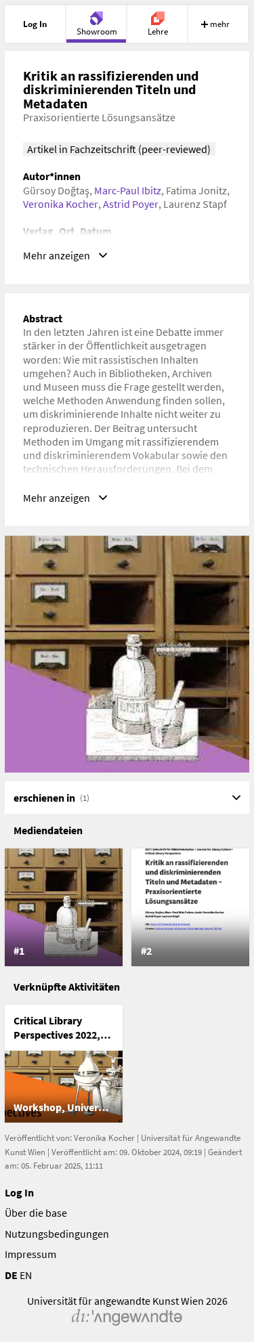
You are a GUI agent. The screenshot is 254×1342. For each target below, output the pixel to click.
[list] (127, 907)
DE (11, 1275)
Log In (19, 1192)
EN (26, 1275)
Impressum (30, 1254)
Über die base (36, 1212)
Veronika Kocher (60, 204)
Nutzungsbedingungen (57, 1233)
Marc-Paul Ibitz (127, 190)
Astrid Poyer (130, 204)
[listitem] (64, 907)
